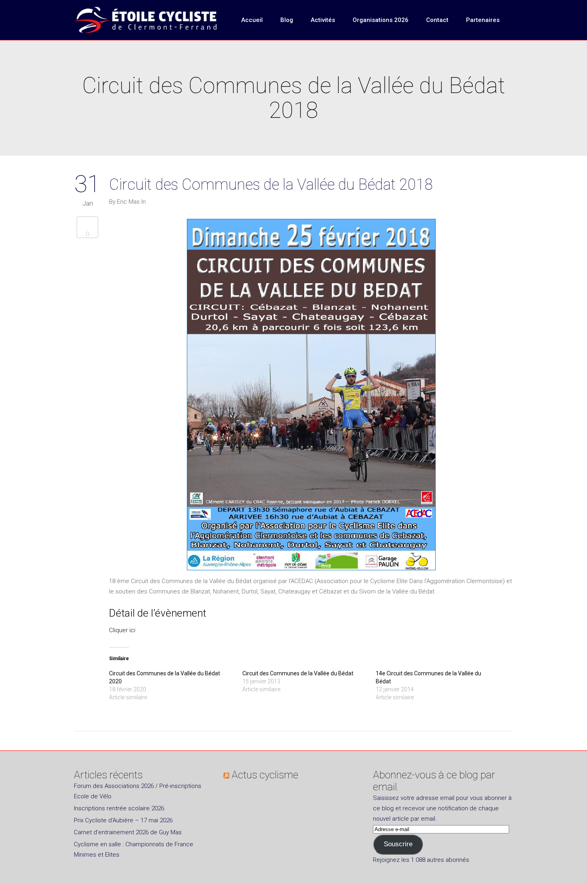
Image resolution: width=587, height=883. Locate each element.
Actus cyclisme (265, 775)
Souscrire (398, 844)
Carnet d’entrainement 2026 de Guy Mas (128, 832)
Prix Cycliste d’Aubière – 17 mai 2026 (123, 820)
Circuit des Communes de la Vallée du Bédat (297, 673)
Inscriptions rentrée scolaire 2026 (119, 808)
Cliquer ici (122, 630)
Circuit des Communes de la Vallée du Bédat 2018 (271, 184)
